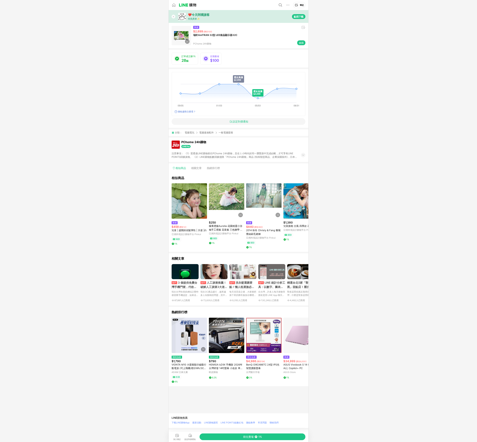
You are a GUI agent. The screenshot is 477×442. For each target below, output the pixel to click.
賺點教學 (250, 422)
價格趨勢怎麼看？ (187, 111)
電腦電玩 (189, 132)
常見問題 (262, 422)
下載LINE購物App (180, 422)
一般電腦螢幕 (226, 132)
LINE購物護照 (211, 422)
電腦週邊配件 (206, 132)
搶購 (301, 42)
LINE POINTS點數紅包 (232, 422)
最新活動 (196, 422)
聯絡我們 (274, 422)
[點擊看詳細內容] (189, 201)
